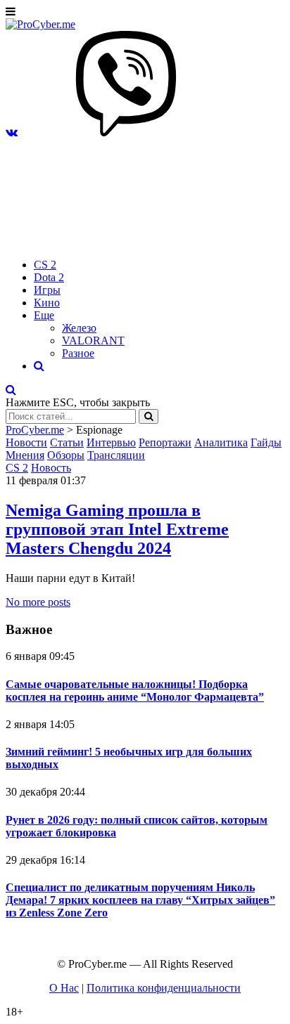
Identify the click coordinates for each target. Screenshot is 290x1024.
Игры (47, 290)
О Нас (64, 988)
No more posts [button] (38, 602)
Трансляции (116, 455)
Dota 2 (49, 277)
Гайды (266, 442)
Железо (79, 328)
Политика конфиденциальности (164, 988)
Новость (51, 468)
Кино (47, 303)
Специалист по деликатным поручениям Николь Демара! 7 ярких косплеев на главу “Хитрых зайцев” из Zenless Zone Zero (140, 900)
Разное (78, 353)
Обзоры (65, 455)
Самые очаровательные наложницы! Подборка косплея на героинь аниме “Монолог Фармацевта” (135, 690)
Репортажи (165, 442)
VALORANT (93, 340)
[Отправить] (148, 416)
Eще (44, 315)
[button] (12, 132)
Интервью (111, 442)
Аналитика (221, 442)
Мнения (25, 455)
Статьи (67, 442)
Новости (26, 442)
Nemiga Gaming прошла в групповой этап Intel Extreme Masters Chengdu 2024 (117, 529)
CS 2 (45, 265)
